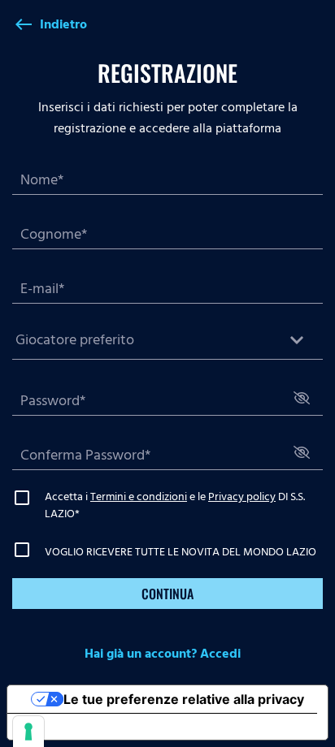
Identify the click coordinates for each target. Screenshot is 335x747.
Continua (167, 593)
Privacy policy (242, 496)
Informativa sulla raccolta (100, 727)
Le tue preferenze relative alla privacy (183, 699)
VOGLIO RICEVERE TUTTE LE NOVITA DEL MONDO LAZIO (180, 551)
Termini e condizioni (138, 496)
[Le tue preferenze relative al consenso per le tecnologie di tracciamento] (28, 731)
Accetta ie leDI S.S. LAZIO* (175, 505)
